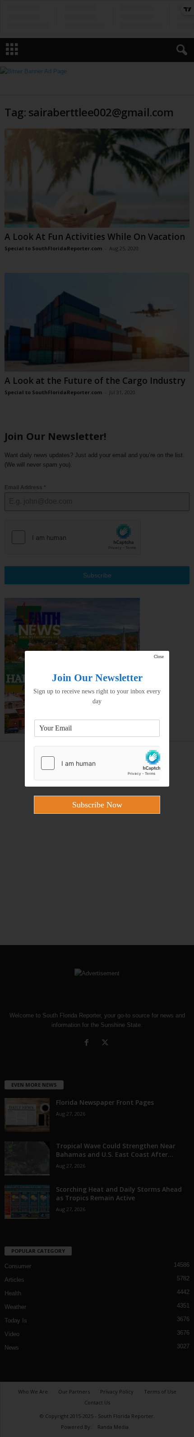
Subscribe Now (97, 804)
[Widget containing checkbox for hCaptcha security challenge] (97, 763)
